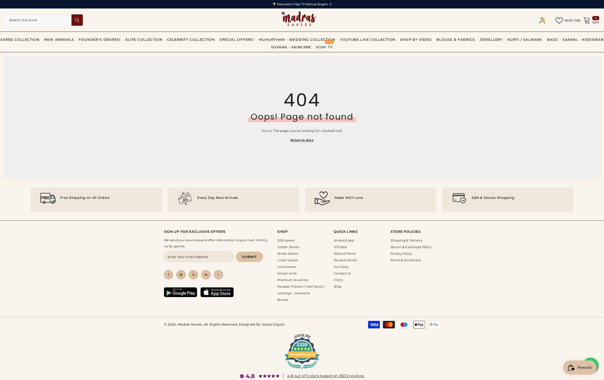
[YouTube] (205, 274)
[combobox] (38, 20)
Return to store (302, 140)
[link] (96, 200)
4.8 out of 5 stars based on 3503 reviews (325, 376)
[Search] (44, 20)
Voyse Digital (273, 324)
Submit (249, 257)
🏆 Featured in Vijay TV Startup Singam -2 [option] (302, 4)
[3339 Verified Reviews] (302, 370)
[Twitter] (218, 274)
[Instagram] (180, 274)
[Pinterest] (193, 274)
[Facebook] (168, 274)
